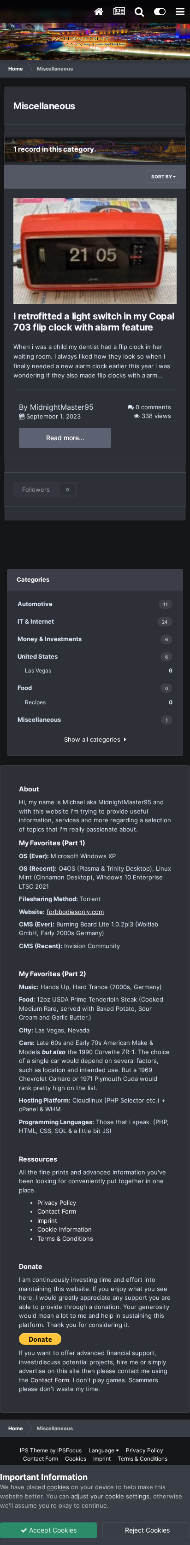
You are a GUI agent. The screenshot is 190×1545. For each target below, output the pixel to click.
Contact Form (56, 1211)
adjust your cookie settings (110, 1496)
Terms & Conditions (65, 1238)
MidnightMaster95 (62, 407)
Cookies (75, 1458)
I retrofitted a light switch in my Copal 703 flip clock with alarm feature (93, 322)
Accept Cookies (52, 1530)
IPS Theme (34, 1450)
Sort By (162, 176)
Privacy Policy (56, 1202)
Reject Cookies (146, 1530)
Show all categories (94, 739)
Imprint (47, 1220)
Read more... (65, 438)
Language (102, 1450)
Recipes (98, 702)
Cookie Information (64, 1229)
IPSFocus (69, 1450)
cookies (58, 1487)
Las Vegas (98, 670)
